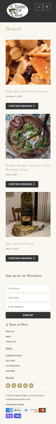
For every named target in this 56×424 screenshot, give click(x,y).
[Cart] (46, 7)
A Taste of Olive (20, 395)
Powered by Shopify (15, 404)
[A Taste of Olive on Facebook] (13, 385)
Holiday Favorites (14, 355)
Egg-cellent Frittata (20, 243)
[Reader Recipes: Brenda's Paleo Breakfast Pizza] (28, 136)
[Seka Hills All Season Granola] (28, 62)
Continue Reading (21, 106)
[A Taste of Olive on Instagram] (31, 385)
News (8, 336)
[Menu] (39, 7)
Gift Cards (10, 360)
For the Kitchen (13, 366)
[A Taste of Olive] (18, 12)
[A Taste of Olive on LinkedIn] (25, 385)
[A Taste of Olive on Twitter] (8, 385)
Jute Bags (10, 371)
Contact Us (11, 341)
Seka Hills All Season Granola (27, 91)
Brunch (14, 29)
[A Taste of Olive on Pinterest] (19, 385)
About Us (10, 331)
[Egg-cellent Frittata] (28, 214)
